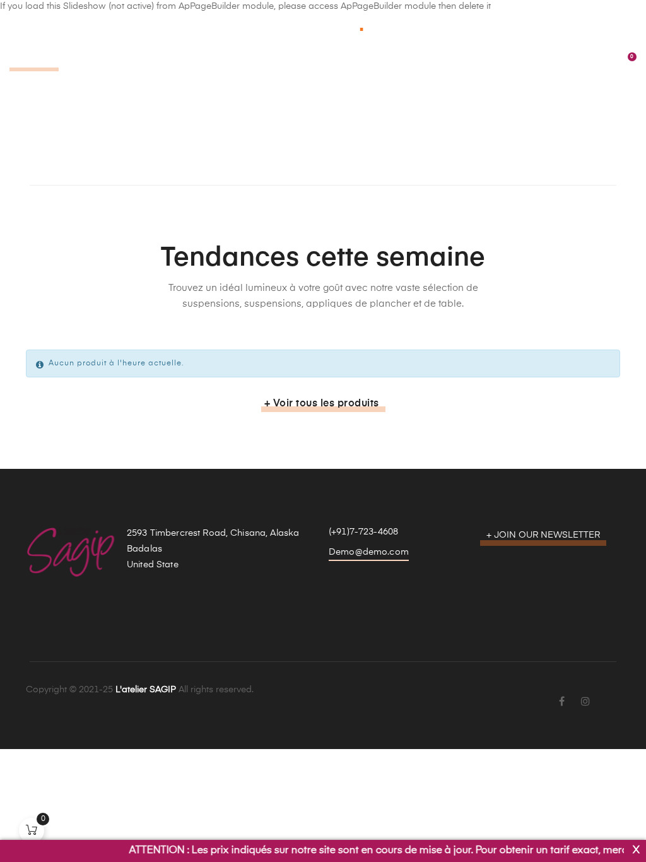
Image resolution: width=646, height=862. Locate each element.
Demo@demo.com (369, 552)
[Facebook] (561, 702)
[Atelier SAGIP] (323, 25)
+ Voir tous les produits (321, 404)
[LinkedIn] (609, 694)
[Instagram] (585, 702)
